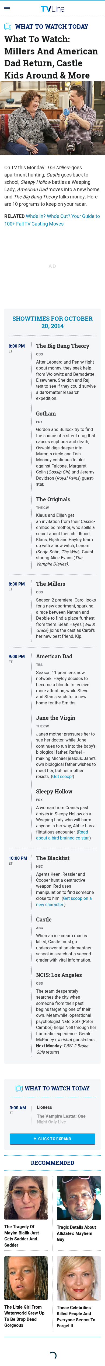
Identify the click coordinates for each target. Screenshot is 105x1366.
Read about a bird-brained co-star (62, 835)
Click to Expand (54, 1139)
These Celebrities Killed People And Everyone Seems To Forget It (76, 1317)
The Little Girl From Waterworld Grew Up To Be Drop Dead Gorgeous (24, 1316)
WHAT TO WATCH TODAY (52, 26)
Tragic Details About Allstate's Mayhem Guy (76, 1233)
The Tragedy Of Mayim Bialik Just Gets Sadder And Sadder (21, 1236)
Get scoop (62, 776)
